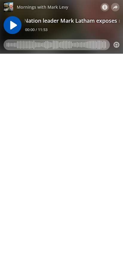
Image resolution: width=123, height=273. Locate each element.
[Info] (105, 7)
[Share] (115, 7)
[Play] (12, 25)
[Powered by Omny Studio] (116, 45)
